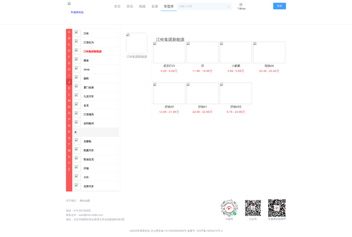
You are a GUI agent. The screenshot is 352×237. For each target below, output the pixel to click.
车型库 (169, 6)
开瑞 (86, 168)
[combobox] (204, 6)
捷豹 (86, 78)
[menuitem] (117, 5)
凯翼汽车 (89, 150)
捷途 (86, 60)
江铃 (86, 33)
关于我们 (71, 200)
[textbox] (204, 6)
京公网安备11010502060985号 (169, 230)
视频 (142, 6)
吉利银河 (89, 123)
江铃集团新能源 (93, 51)
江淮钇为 (89, 42)
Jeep (87, 69)
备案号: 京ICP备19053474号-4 (205, 230)
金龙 (86, 105)
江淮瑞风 (89, 114)
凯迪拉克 (89, 159)
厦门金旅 (89, 87)
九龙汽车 (89, 96)
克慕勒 (87, 141)
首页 (117, 6)
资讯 (129, 6)
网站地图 (85, 200)
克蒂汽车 (89, 186)
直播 (154, 6)
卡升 (86, 177)
